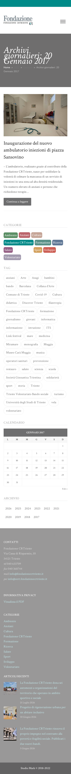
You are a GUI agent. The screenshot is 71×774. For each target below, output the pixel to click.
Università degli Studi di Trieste (26, 402)
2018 (27, 517)
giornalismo (13, 319)
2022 (47, 508)
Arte (23, 278)
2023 (37, 508)
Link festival (13, 336)
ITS (48, 328)
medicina (44, 336)
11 (27, 460)
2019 (18, 517)
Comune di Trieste (17, 295)
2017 (36, 517)
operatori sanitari (16, 361)
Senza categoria (23, 250)
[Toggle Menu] (63, 21)
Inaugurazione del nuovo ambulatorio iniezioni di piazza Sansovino (34, 150)
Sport (37, 250)
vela (53, 402)
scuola (52, 369)
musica (40, 353)
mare (30, 336)
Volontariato (12, 257)
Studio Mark (28, 768)
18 (27, 467)
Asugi (35, 278)
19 (37, 467)
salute (25, 369)
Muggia (48, 344)
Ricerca (57, 243)
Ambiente (10, 235)
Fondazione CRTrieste (18, 243)
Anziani (24, 235)
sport (9, 386)
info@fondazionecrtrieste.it (26, 574)
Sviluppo (49, 250)
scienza (38, 369)
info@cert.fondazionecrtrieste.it (27, 579)
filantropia (55, 303)
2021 (56, 508)
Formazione (43, 243)
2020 (8, 517)
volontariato (13, 411)
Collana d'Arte (45, 286)
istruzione (34, 328)
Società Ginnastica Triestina (23, 377)
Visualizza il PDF (14, 602)
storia (21, 386)
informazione (14, 328)
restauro (11, 369)
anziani (10, 278)
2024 (28, 508)
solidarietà (52, 377)
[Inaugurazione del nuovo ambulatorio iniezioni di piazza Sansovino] (36, 115)
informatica (48, 319)
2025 (18, 508)
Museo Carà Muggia (18, 353)
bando (10, 286)
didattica (11, 303)
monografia (31, 344)
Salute (8, 250)
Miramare (12, 344)
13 (46, 460)
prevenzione (41, 361)
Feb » (64, 488)
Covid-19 (41, 295)
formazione (47, 311)
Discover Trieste (32, 303)
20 (45, 467)
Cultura (36, 235)
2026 (8, 508)
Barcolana (25, 286)
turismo (59, 394)
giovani (30, 319)
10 (17, 460)
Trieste (35, 386)
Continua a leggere (17, 202)
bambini (49, 278)
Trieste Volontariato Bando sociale (27, 394)
